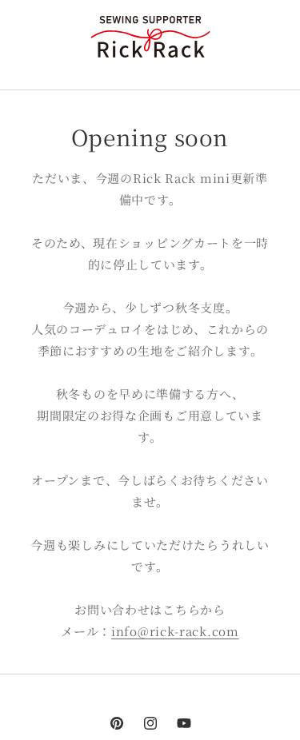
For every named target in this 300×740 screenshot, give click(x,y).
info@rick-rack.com (175, 631)
